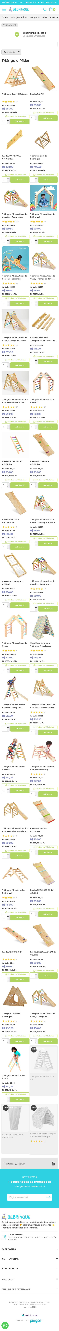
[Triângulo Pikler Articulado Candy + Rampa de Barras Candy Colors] (44, 277)
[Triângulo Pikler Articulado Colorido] (44, 400)
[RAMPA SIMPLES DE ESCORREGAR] (15, 520)
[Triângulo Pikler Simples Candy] (15, 1074)
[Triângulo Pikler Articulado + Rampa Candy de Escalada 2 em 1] (15, 829)
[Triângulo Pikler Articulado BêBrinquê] (44, 215)
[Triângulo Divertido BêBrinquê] (15, 1014)
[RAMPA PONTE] (44, 93)
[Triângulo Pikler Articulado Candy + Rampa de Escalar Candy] (15, 338)
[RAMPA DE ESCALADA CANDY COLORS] (44, 951)
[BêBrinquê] (19, 9)
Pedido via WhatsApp (17, 116)
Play (44, 17)
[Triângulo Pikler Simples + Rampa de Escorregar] (44, 767)
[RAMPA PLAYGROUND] (15, 953)
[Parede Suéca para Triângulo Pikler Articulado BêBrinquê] (44, 337)
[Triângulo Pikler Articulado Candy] (15, 644)
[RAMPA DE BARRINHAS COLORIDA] (15, 460)
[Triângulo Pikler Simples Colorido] (15, 766)
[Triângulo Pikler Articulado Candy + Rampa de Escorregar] (44, 1014)
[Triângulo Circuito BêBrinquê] (44, 155)
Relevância (9, 52)
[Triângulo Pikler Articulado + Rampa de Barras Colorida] (44, 706)
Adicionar (19, 122)
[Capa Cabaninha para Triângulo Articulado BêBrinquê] (44, 644)
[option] (4, 17)
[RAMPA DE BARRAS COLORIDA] (44, 827)
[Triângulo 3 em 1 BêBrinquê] (15, 95)
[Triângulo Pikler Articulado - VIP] (44, 1070)
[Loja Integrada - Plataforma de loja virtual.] (29, 1315)
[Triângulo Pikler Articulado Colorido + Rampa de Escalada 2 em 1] (15, 215)
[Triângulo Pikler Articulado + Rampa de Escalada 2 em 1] (15, 400)
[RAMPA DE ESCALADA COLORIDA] (44, 460)
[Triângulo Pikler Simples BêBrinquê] (15, 891)
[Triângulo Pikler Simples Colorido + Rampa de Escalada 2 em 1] (15, 704)
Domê (4, 17)
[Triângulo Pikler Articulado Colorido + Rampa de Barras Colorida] (44, 518)
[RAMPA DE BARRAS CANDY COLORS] (44, 889)
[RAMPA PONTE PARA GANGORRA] (15, 155)
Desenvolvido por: (22, 1320)
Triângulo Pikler (19, 17)
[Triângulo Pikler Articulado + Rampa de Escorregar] (15, 277)
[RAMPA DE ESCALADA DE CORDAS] (15, 580)
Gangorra (35, 17)
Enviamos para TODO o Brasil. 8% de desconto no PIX (30, 2)
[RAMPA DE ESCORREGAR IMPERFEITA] (15, 1129)
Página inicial (9, 25)
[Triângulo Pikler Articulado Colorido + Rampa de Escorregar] (44, 582)
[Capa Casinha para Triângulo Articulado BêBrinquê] (44, 1129)
